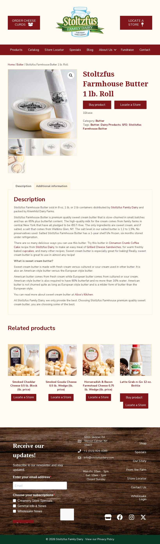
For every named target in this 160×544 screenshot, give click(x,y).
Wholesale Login (138, 497)
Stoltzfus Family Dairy (124, 207)
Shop (142, 443)
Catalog (33, 50)
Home (11, 64)
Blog (90, 50)
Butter (20, 64)
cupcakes (28, 251)
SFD (124, 125)
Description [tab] (23, 186)
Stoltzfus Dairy (45, 247)
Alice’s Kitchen (84, 294)
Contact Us (138, 487)
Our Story (139, 461)
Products (16, 50)
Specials (75, 50)
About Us (105, 50)
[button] (115, 50)
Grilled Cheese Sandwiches (104, 247)
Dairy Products (111, 125)
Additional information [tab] (51, 186)
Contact (145, 50)
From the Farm (136, 470)
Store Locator (54, 50)
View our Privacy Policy (99, 539)
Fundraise (127, 50)
